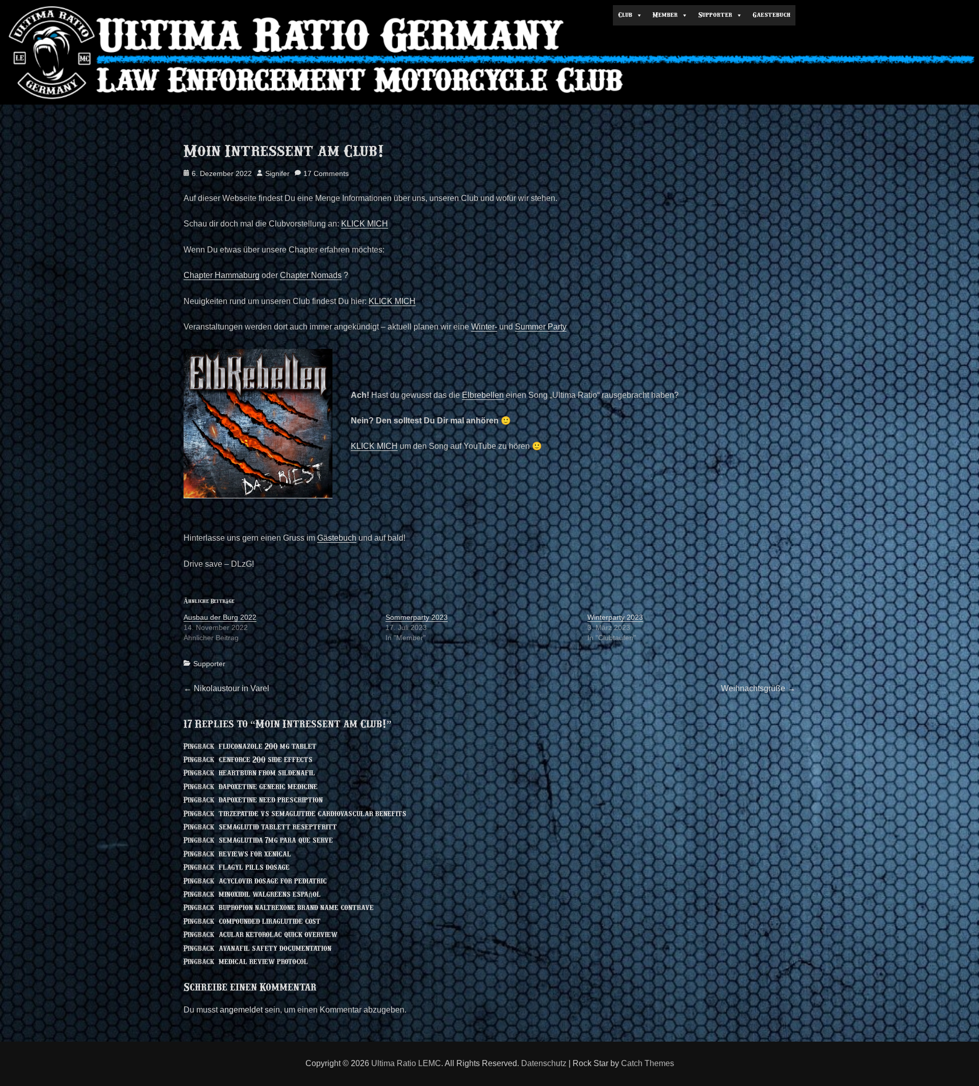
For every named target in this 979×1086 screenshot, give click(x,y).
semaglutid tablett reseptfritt (278, 827)
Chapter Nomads (311, 275)
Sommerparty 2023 (416, 617)
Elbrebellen (483, 395)
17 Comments (326, 173)
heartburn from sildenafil (267, 773)
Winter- (484, 326)
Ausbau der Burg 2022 (220, 617)
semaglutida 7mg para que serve (276, 841)
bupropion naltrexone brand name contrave (296, 908)
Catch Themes (647, 1063)
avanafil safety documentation (275, 949)
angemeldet (241, 1009)
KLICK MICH (364, 223)
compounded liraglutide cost (270, 922)
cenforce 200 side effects (266, 760)
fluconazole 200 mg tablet (268, 747)
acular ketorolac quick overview (278, 935)
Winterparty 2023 (615, 617)
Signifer (277, 173)
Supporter (209, 664)
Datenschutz (543, 1063)
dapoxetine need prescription (271, 800)
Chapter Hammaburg (222, 275)
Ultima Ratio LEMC (406, 1063)
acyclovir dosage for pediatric (273, 881)
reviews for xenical (255, 854)
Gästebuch (336, 538)
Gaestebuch (771, 15)
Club (625, 15)
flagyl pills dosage (254, 868)
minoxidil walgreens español (270, 895)
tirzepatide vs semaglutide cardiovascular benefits (312, 814)
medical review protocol (263, 962)
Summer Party (540, 326)
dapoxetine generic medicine (268, 787)
